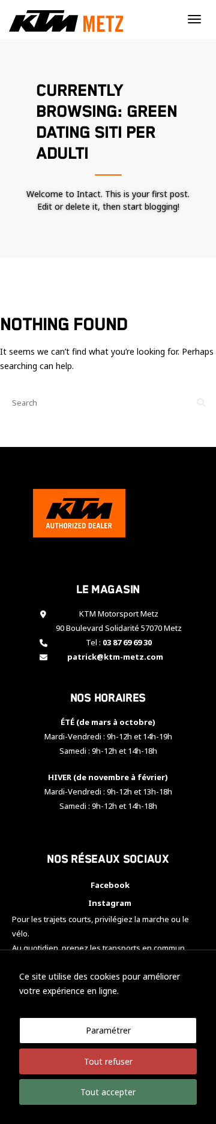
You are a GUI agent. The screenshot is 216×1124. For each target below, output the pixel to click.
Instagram (108, 903)
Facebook (108, 885)
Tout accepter (108, 1092)
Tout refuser (108, 1061)
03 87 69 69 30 (127, 642)
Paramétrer (108, 1030)
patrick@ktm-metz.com (115, 656)
